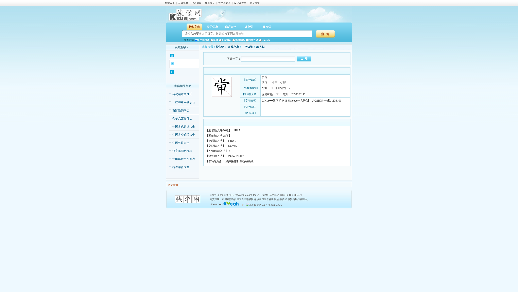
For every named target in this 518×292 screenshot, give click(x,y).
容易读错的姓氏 (182, 94)
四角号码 (253, 40)
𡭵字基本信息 (182, 55)
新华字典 (183, 3)
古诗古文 (255, 3)
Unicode (266, 40)
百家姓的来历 (180, 110)
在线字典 (233, 46)
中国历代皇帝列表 (183, 159)
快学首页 (170, 3)
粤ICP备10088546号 (291, 195)
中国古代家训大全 (183, 126)
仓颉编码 (240, 40)
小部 (283, 82)
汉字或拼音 (203, 40)
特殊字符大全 (180, 167)
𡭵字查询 (247, 46)
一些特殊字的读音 (183, 102)
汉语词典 (196, 3)
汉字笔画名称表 (182, 150)
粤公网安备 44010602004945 (265, 205)
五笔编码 (226, 40)
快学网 (220, 46)
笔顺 (215, 40)
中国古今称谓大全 (183, 134)
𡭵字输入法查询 (183, 63)
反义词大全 (240, 3)
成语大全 (210, 3)
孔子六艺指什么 (182, 118)
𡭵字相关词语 (182, 72)
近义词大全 (224, 3)
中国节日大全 (180, 142)
